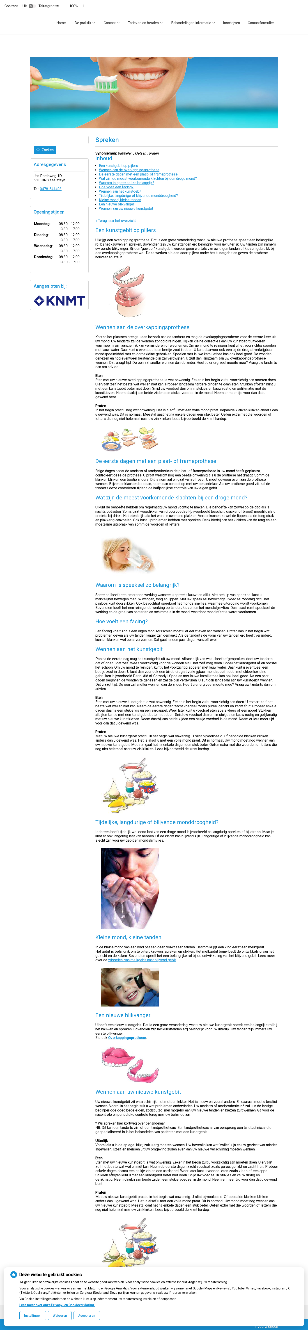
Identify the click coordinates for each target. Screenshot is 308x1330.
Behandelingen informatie (191, 23)
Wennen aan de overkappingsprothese (129, 170)
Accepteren (86, 1315)
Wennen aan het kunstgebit (120, 191)
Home (61, 23)
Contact (110, 23)
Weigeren (60, 1315)
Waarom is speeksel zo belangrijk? (126, 183)
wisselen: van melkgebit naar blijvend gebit (142, 960)
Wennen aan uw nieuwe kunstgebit (126, 208)
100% (73, 6)
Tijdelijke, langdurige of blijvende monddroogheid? (138, 196)
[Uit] (32, 6)
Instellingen (32, 1315)
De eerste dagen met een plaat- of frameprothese (138, 174)
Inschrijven (231, 23)
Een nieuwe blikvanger (116, 204)
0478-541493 (51, 189)
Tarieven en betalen (143, 23)
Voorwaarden (267, 1326)
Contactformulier (261, 23)
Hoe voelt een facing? (116, 187)
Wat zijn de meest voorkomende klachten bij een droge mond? (148, 178)
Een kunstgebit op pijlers (118, 166)
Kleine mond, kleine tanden (120, 200)
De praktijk (83, 23)
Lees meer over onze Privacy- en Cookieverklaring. (57, 1305)
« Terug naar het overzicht (115, 221)
